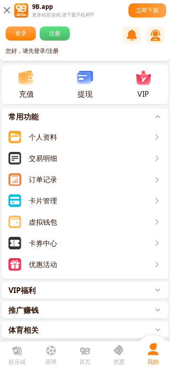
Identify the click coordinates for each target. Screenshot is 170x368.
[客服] (155, 35)
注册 (54, 33)
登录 (20, 33)
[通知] (132, 34)
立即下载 (147, 10)
